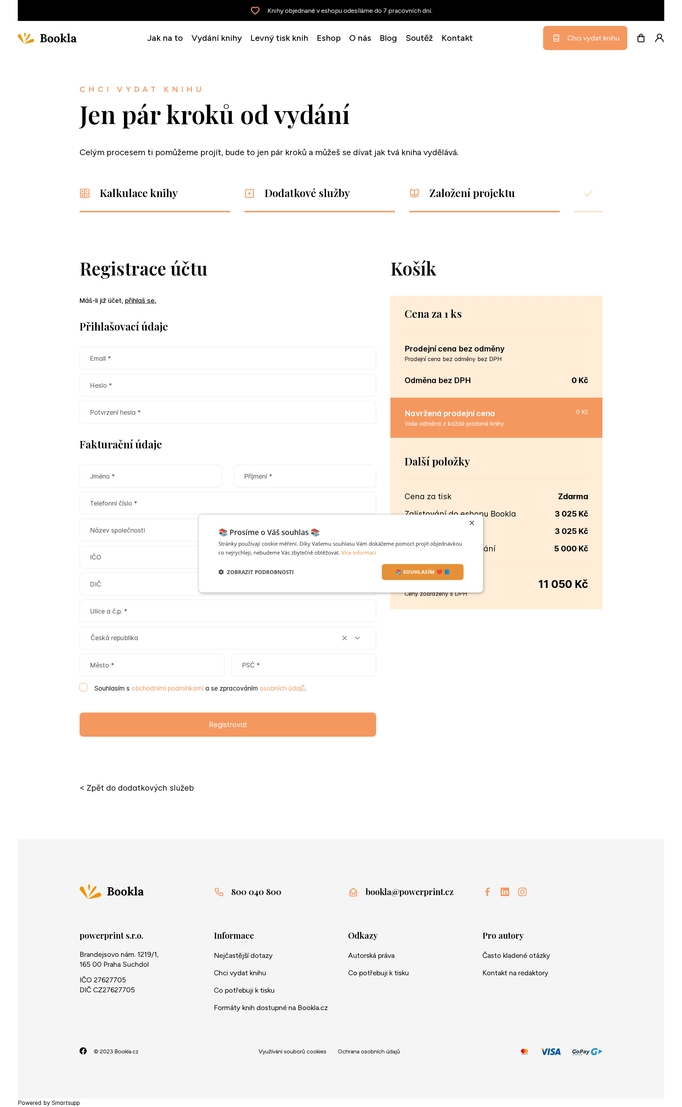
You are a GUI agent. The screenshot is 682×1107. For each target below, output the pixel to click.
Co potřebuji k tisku (244, 990)
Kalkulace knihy (139, 193)
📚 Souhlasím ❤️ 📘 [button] (422, 571)
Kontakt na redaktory (515, 973)
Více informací (358, 552)
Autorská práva (371, 955)
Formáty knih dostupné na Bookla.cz (271, 1007)
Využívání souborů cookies (292, 1051)
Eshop (329, 38)
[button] (357, 638)
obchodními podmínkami (168, 688)
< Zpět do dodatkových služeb (137, 787)
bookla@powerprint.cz (410, 891)
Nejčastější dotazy (243, 955)
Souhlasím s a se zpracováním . (200, 688)
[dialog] (341, 554)
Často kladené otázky (516, 955)
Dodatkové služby (307, 193)
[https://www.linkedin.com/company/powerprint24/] (505, 892)
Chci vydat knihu (593, 38)
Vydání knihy (216, 38)
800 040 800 (256, 891)
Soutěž (419, 38)
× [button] (471, 523)
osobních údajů (282, 688)
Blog (388, 38)
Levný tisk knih (279, 38)
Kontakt (457, 38)
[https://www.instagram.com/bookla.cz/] (522, 892)
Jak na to (165, 38)
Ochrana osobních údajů (369, 1051)
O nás (360, 38)
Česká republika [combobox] (114, 638)
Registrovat (228, 724)
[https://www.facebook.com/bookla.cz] (487, 892)
